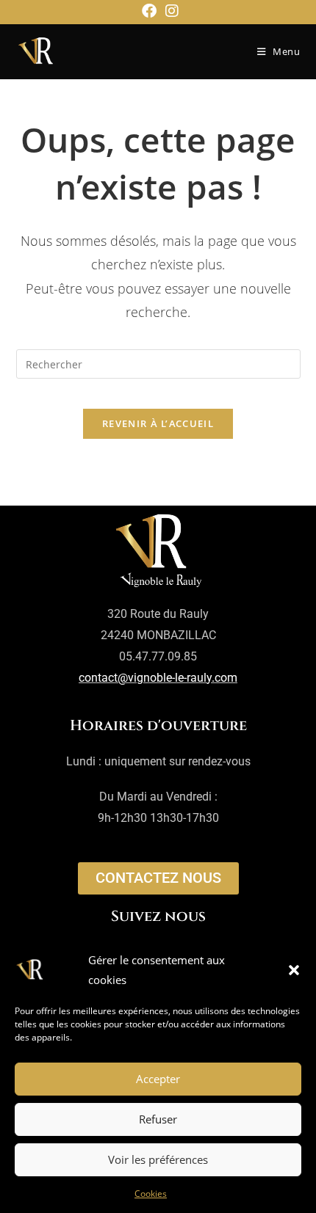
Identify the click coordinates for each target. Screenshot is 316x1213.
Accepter (158, 1078)
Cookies (150, 1193)
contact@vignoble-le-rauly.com (158, 678)
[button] (294, 970)
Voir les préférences (158, 1159)
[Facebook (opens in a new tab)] (149, 11)
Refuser (158, 1119)
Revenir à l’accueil (158, 423)
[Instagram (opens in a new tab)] (170, 11)
